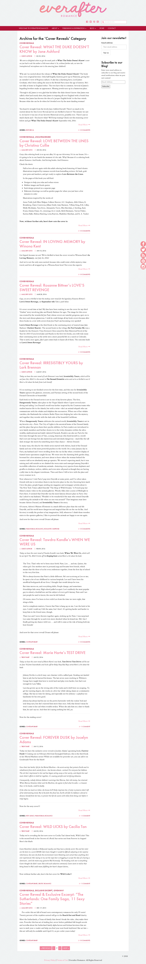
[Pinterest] (94, 21)
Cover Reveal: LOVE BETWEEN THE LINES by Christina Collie (54, 143)
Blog (92, 28)
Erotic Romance (44, 884)
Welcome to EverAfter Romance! (33, 28)
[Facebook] (87, 21)
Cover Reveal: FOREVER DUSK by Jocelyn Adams (54, 740)
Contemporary (32, 642)
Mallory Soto (27, 150)
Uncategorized (43, 137)
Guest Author (26, 56)
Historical (30, 130)
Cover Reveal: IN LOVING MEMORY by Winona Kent (52, 244)
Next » (66, 948)
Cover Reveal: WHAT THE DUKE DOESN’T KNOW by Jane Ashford (54, 49)
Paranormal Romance (34, 529)
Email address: (107, 43)
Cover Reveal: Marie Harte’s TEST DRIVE (53, 652)
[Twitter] (91, 21)
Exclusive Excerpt (43, 890)
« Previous (46, 948)
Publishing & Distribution (74, 28)
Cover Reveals (27, 43)
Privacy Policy (49, 960)
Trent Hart (25, 657)
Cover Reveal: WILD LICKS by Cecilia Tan (53, 826)
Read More (83, 124)
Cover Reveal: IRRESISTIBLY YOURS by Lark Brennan (51, 365)
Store (101, 28)
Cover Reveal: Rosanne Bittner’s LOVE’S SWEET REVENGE (52, 287)
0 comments (85, 130)
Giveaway (59, 890)
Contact (112, 28)
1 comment (85, 727)
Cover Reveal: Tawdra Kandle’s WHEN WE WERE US (55, 542)
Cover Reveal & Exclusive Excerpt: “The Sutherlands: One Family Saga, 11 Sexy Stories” (52, 899)
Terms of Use (62, 960)
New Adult (30, 816)
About (55, 28)
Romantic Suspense (51, 529)
